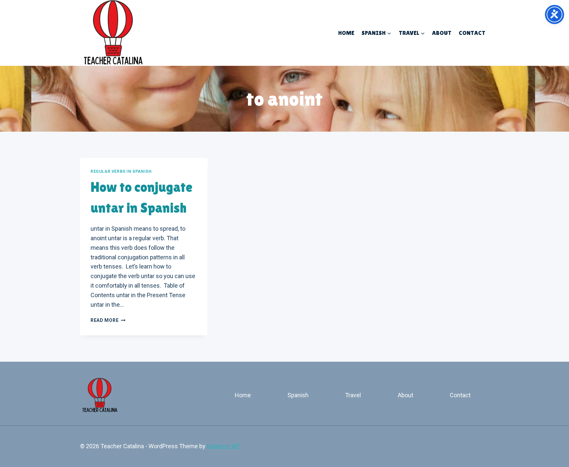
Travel (353, 395)
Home (346, 32)
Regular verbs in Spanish (121, 171)
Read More (108, 320)
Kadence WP (223, 446)
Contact (472, 32)
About (441, 32)
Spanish (298, 395)
